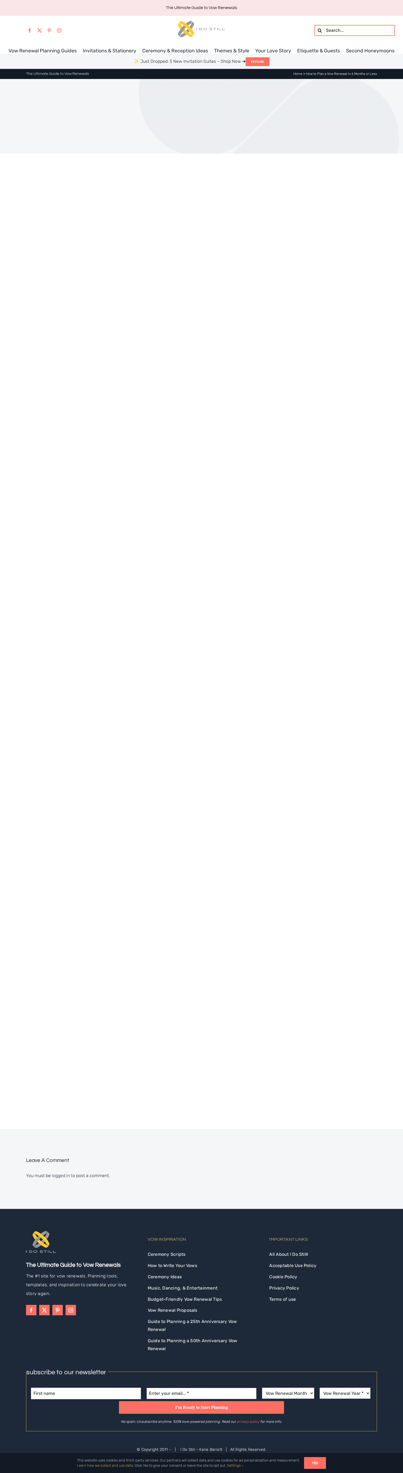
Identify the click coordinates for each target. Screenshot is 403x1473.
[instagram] (59, 30)
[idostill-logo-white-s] (41, 1232)
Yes (315, 1463)
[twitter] (39, 30)
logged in (61, 1175)
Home (297, 74)
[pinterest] (49, 30)
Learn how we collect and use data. (105, 1465)
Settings (234, 1465)
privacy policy (248, 1422)
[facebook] (29, 30)
